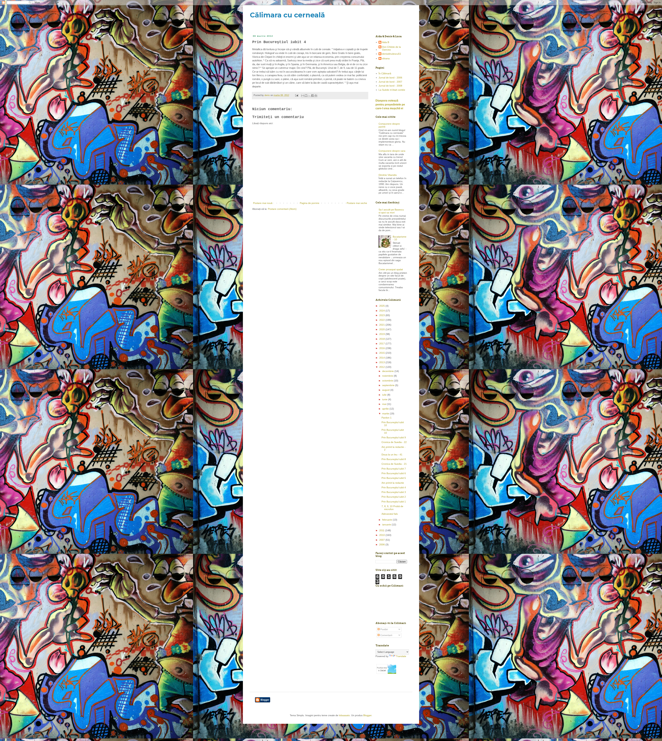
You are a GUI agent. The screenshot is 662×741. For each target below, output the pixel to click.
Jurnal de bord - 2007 (390, 81)
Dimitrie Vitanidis (388, 175)
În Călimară (385, 73)
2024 (382, 310)
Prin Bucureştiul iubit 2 (394, 496)
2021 (382, 324)
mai (384, 404)
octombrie (388, 380)
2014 (382, 357)
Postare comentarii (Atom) (282, 209)
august (386, 390)
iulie (384, 394)
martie (386, 413)
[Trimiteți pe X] (309, 95)
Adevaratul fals (390, 513)
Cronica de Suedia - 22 (394, 442)
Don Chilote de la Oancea (391, 48)
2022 (382, 320)
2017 (382, 343)
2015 (382, 352)
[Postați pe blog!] (306, 95)
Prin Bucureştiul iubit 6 (394, 473)
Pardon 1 (387, 417)
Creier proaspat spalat (391, 269)
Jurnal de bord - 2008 (390, 85)
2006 (382, 544)
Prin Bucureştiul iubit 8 (394, 459)
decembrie (388, 371)
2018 (382, 338)
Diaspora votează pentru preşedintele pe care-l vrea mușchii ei (390, 104)
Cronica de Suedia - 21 (394, 463)
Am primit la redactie (393, 482)
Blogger (367, 715)
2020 (382, 329)
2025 (382, 305)
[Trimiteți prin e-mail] (302, 95)
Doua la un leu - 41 (392, 454)
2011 (382, 530)
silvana (386, 58)
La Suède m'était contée (392, 89)
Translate (401, 656)
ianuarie (387, 524)
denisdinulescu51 (391, 53)
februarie (387, 519)
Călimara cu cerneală (287, 15)
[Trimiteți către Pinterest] (316, 95)
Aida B (385, 42)
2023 (382, 315)
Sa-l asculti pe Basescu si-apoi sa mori (391, 211)
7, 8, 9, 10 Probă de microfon (392, 508)
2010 (382, 535)
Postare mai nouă (262, 203)
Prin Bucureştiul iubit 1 (394, 501)
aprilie (385, 408)
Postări (384, 629)
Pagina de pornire (309, 203)
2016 (382, 348)
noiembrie (388, 375)
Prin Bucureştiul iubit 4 (394, 487)
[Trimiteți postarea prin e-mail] (296, 95)
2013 (382, 362)
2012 (382, 367)
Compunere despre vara (392, 150)
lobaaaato (344, 715)
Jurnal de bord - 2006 (390, 77)
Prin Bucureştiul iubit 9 (394, 437)
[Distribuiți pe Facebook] (312, 95)
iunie (385, 399)
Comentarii (386, 635)
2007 (382, 539)
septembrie (388, 385)
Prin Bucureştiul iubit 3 (394, 492)
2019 (382, 334)
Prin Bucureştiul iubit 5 (394, 478)
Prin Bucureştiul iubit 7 (394, 468)
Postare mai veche (357, 203)
